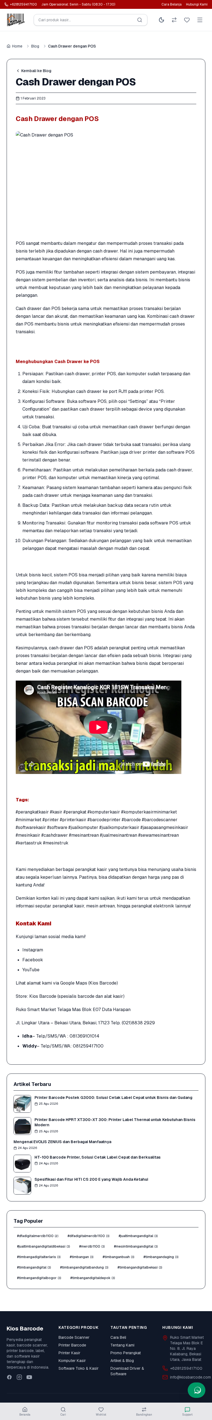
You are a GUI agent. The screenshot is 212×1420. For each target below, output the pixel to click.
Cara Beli (118, 1337)
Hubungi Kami (197, 4)
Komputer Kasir (72, 1360)
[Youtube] (29, 1377)
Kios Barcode (42, 996)
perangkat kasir (91, 869)
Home (17, 46)
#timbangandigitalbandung (84, 1267)
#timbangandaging (161, 1257)
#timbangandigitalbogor (39, 1278)
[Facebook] (9, 1377)
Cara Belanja (171, 4)
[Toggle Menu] (199, 19)
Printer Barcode (72, 1345)
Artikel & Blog (122, 1360)
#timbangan (81, 1257)
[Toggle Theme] (161, 20)
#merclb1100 (92, 1246)
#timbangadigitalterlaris (38, 1257)
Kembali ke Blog (36, 70)
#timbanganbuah (118, 1257)
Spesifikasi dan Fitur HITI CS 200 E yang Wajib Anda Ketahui (91, 1179)
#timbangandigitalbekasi (140, 1267)
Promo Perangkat (125, 1352)
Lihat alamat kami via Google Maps (51, 983)
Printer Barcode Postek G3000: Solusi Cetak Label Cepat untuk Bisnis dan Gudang (113, 1097)
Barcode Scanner (74, 1337)
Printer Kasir (69, 1352)
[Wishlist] (187, 20)
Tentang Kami (122, 1345)
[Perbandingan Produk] (174, 20)
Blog (35, 46)
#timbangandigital (34, 1267)
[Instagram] (19, 1377)
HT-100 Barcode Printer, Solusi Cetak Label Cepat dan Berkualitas (98, 1157)
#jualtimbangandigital (138, 1236)
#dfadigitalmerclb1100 (37, 1236)
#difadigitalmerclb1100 (88, 1236)
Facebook (32, 960)
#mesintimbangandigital (136, 1246)
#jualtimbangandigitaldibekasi (43, 1246)
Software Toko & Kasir (79, 1368)
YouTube (30, 970)
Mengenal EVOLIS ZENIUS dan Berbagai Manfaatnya (62, 1141)
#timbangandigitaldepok (92, 1278)
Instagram (32, 950)
